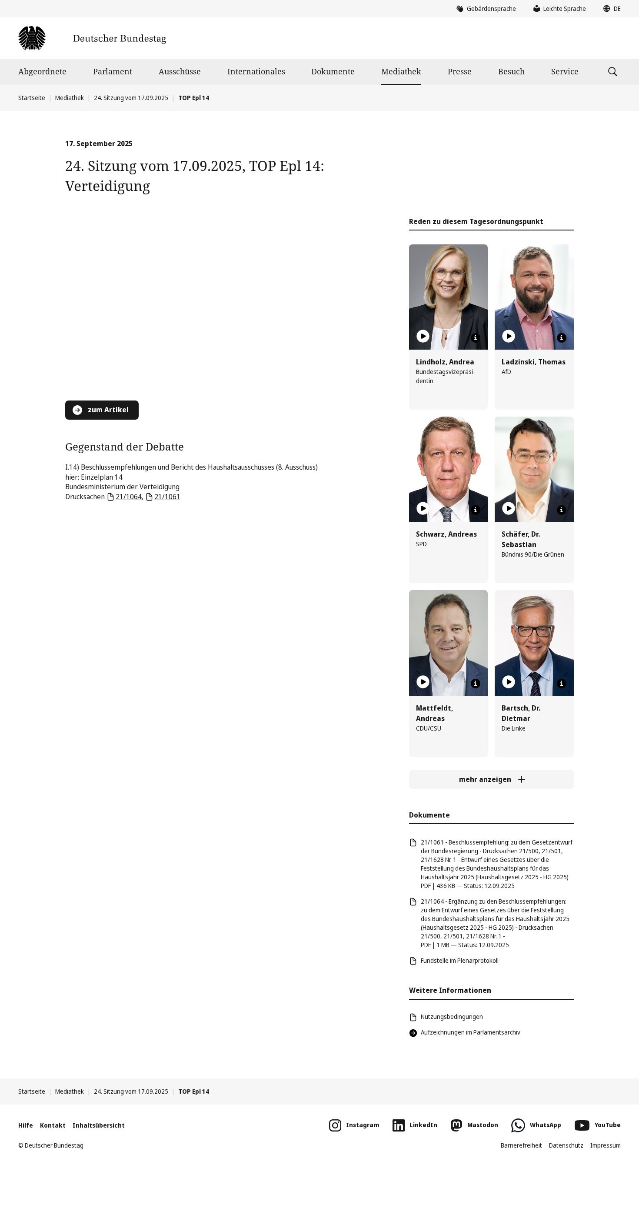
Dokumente (333, 71)
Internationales (256, 71)
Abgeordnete (42, 71)
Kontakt (53, 1125)
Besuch (511, 71)
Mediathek (401, 71)
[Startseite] (92, 38)
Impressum (605, 1145)
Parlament (112, 71)
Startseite (31, 97)
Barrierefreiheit (521, 1145)
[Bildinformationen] (475, 338)
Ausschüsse (180, 71)
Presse (460, 71)
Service (565, 71)
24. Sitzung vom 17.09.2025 (131, 97)
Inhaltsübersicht (99, 1125)
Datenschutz (566, 1145)
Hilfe (25, 1125)
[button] (610, 8)
